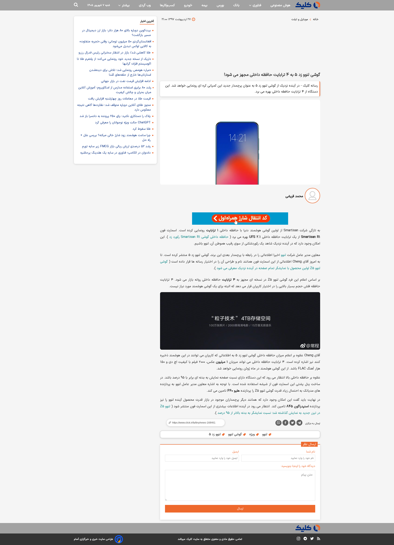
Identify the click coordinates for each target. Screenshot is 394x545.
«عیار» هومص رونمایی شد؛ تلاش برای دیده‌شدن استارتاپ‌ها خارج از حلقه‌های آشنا (120, 72)
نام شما (310, 452)
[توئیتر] (292, 423)
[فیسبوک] (285, 423)
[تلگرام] (299, 423)
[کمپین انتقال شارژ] (240, 218)
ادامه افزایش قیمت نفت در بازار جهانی (126, 81)
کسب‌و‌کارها (167, 5)
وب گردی (145, 5)
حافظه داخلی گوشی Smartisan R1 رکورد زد (198, 237)
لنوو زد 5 (215, 434)
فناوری (256, 5)
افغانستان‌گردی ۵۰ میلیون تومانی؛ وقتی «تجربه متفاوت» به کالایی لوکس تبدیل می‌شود (115, 44)
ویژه (252, 434)
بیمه (204, 5)
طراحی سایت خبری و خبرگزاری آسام (93, 539)
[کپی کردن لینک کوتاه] (194, 423)
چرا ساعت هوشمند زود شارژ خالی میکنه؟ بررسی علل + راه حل (115, 137)
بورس (220, 5)
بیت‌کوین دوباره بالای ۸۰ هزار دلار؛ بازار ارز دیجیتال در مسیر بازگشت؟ (116, 33)
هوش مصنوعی (280, 5)
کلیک (189, 539)
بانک (236, 5)
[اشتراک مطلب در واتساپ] (278, 423)
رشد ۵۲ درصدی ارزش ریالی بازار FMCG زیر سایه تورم (116, 146)
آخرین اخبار (147, 21)
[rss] (318, 539)
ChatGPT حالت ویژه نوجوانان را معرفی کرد (123, 122)
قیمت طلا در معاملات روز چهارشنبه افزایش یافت (119, 98)
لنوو (283, 255)
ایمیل (235, 452)
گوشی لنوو (235, 434)
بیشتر (125, 5)
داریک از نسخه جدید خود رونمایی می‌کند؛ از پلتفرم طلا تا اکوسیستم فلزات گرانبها (114, 61)
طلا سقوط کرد (142, 129)
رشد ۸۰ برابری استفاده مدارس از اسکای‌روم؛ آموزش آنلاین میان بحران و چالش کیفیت (114, 90)
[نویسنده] (312, 196)
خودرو (188, 5)
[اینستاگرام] (298, 539)
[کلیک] (308, 5)
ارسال (240, 509)
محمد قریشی (294, 196)
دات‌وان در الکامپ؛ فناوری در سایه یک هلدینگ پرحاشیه (115, 152)
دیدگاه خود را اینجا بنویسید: (298, 466)
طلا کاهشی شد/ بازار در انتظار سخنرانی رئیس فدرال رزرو (115, 52)
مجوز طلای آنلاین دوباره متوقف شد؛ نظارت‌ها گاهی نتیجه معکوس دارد (114, 107)
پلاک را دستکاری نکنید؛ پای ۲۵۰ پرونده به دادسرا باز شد (115, 116)
